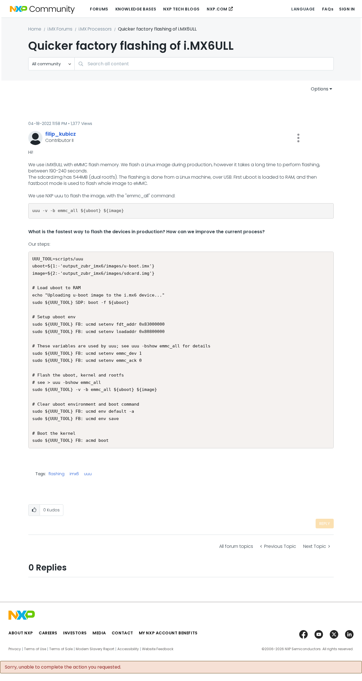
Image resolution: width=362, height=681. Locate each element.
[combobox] (204, 63)
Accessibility (128, 649)
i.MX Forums (60, 29)
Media (99, 633)
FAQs (327, 9)
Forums (99, 9)
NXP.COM (217, 9)
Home (34, 29)
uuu (88, 474)
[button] (298, 138)
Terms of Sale (61, 649)
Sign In (347, 9)
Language (302, 9)
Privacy (14, 649)
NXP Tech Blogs (181, 9)
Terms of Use (35, 649)
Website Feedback (157, 649)
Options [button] (319, 89)
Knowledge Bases (135, 9)
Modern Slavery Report (95, 649)
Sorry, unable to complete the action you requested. (63, 667)
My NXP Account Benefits (168, 633)
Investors (75, 633)
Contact (122, 633)
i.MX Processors (95, 29)
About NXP (20, 633)
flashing (56, 474)
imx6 (74, 474)
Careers (48, 633)
